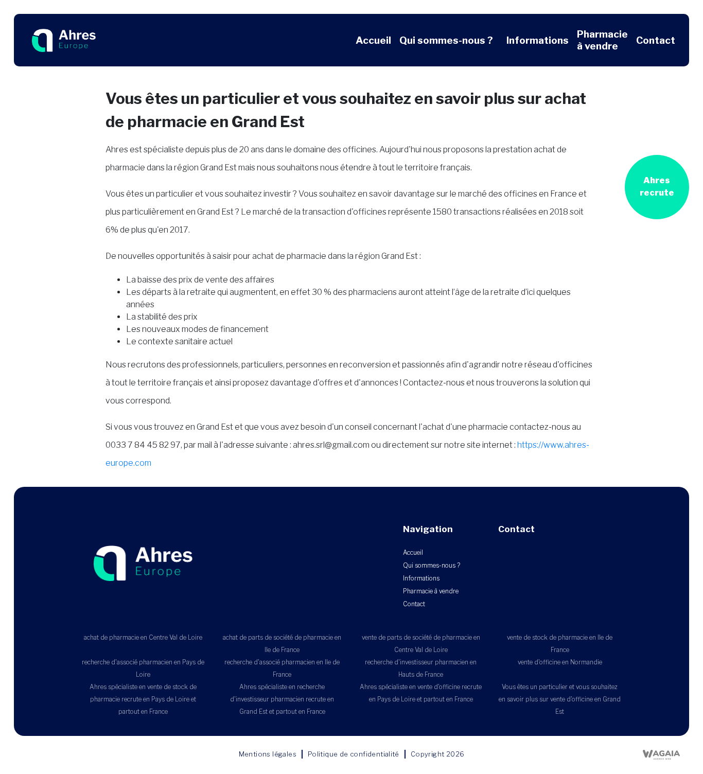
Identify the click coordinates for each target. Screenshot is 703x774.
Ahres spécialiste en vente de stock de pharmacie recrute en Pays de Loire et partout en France (143, 699)
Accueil (373, 40)
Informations (537, 40)
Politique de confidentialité (353, 754)
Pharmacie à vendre (602, 40)
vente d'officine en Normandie (560, 662)
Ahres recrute (657, 186)
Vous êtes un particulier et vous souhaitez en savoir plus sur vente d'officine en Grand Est (560, 699)
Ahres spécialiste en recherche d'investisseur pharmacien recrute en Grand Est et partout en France (282, 699)
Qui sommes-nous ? (446, 40)
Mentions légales (267, 754)
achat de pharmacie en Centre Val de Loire (143, 637)
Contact (655, 40)
